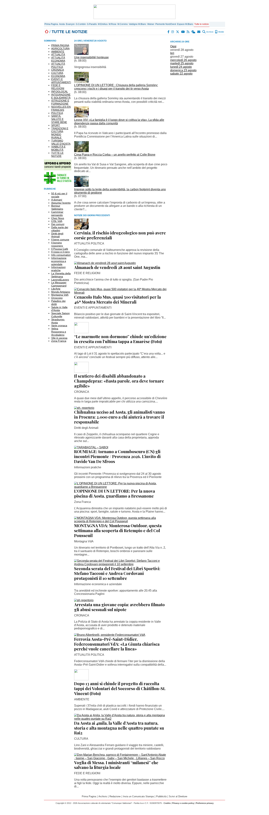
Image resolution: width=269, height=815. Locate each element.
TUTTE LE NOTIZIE (57, 154)
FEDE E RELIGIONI (57, 87)
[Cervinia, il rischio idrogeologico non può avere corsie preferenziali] (81, 228)
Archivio (209, 32)
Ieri (172, 53)
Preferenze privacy (205, 803)
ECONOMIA (58, 76)
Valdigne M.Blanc (137, 24)
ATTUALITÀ (58, 54)
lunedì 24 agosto (181, 66)
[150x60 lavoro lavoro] (57, 169)
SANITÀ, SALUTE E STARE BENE (59, 119)
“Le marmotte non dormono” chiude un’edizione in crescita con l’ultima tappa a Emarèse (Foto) (120, 339)
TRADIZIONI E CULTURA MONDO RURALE (59, 133)
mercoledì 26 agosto (183, 60)
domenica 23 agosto (183, 70)
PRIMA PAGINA (60, 45)
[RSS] (188, 32)
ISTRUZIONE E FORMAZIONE (60, 102)
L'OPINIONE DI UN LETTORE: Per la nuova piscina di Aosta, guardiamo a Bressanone (114, 493)
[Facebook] (168, 32)
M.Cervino (122, 24)
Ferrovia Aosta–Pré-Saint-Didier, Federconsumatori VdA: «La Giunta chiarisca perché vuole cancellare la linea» (117, 644)
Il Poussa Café (59, 248)
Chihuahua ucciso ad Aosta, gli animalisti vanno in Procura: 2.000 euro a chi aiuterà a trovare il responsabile (119, 417)
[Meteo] (193, 32)
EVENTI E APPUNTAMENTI (61, 81)
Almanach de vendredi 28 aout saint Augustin (117, 267)
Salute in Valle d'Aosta (59, 309)
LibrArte (55, 288)
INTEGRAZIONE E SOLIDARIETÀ (60, 96)
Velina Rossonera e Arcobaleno (58, 331)
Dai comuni (57, 224)
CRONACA (57, 69)
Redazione (115, 796)
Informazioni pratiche (58, 269)
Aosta (62, 24)
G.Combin (81, 24)
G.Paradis (92, 24)
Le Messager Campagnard (58, 284)
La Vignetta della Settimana (61, 275)
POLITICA (57, 113)
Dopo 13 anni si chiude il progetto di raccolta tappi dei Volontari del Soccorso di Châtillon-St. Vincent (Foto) (120, 688)
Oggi (173, 46)
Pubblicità (161, 796)
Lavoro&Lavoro (60, 279)
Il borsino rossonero (57, 244)
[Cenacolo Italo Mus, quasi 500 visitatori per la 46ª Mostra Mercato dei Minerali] (120, 292)
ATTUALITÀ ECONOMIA (58, 59)
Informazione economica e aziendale (58, 261)
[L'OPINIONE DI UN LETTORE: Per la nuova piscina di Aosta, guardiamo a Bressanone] (120, 486)
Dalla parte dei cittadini (59, 229)
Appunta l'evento (61, 202)
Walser (150, 24)
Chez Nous (57, 218)
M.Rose (112, 24)
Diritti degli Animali (57, 235)
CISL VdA (56, 221)
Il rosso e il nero (60, 251)
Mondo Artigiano (60, 291)
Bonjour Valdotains (57, 207)
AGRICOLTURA (60, 48)
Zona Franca (58, 340)
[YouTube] (183, 32)
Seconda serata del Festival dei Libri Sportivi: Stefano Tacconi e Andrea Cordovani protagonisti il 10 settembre (117, 573)
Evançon (70, 24)
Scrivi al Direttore (178, 796)
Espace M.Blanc (185, 24)
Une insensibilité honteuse (91, 57)
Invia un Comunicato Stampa (138, 796)
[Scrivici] (199, 32)
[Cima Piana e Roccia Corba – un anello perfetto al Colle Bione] (81, 151)
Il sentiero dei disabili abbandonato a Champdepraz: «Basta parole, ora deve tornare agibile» (119, 381)
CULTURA (57, 72)
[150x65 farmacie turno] (57, 183)
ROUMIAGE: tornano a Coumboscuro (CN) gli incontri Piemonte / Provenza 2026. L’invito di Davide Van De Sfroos (117, 456)
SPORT (55, 125)
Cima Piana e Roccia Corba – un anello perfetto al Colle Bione (114, 154)
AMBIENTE (57, 51)
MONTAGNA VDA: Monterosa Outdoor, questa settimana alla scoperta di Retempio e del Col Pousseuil (118, 530)
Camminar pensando (57, 213)
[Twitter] (178, 32)
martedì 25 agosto (181, 63)
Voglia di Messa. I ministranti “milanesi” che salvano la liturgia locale (116, 765)
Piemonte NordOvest (165, 24)
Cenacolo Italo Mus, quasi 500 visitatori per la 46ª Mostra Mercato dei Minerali (117, 299)
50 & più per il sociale (59, 195)
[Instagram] (172, 32)
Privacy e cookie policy (183, 803)
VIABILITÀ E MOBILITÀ (58, 148)
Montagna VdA (59, 294)
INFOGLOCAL (59, 91)
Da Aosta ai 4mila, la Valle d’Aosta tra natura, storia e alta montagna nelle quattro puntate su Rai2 (119, 728)
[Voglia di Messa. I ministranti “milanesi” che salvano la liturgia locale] (120, 758)
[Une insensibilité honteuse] (81, 53)
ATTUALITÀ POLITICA (58, 65)
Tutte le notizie (201, 24)
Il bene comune (60, 239)
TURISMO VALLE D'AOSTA (60, 142)
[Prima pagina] (46, 31)
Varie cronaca (59, 325)
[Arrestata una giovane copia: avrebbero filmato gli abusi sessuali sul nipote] (84, 600)
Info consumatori (61, 254)
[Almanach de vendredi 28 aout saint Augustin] (105, 263)
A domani (56, 199)
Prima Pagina (51, 24)
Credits (167, 803)
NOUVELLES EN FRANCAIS (61, 108)
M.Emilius (103, 24)
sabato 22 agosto (181, 73)
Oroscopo (57, 297)
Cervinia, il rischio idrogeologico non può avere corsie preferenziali (120, 235)
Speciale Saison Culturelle (60, 315)
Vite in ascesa (59, 337)
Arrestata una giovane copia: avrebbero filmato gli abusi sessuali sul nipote (119, 607)
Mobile (221, 32)
